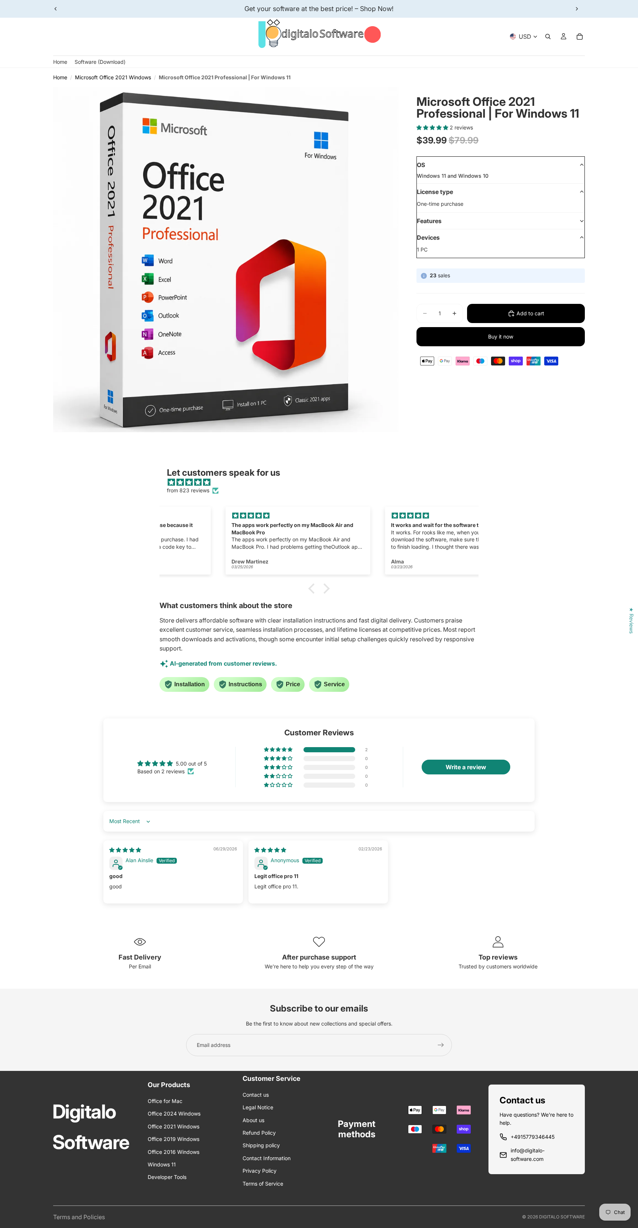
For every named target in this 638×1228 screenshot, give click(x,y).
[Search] (548, 36)
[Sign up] (441, 1045)
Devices (428, 237)
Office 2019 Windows (173, 1139)
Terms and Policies (79, 1217)
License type (435, 191)
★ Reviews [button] (631, 620)
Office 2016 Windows (173, 1152)
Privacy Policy (260, 1171)
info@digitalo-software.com (528, 1154)
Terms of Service (263, 1183)
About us (253, 1120)
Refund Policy (259, 1133)
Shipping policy (261, 1145)
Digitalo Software (562, 1217)
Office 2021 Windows (173, 1126)
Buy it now (500, 336)
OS (421, 165)
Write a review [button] (466, 767)
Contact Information (267, 1158)
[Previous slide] (56, 9)
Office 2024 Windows (174, 1113)
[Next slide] (577, 9)
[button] (433, 127)
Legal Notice (258, 1107)
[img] (322, 482)
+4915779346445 (533, 1137)
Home (60, 77)
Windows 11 (162, 1164)
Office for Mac (165, 1101)
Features (429, 221)
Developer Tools (167, 1177)
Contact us (256, 1095)
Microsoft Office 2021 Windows (113, 77)
